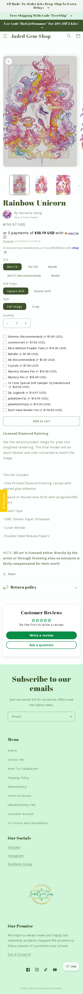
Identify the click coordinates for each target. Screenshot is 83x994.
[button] (5, 36)
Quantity (8, 315)
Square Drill (16, 291)
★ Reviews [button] (4, 501)
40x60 (55, 275)
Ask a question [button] (41, 645)
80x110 (12, 267)
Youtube (14, 847)
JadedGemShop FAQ (22, 805)
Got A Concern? (19, 954)
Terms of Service (19, 796)
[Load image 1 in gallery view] (19, 185)
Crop (35, 306)
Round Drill (42, 291)
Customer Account (21, 814)
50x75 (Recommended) (24, 275)
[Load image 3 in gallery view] (63, 185)
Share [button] (12, 574)
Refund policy (17, 786)
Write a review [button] (41, 635)
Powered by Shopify (53, 988)
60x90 (52, 267)
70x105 (33, 267)
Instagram (16, 856)
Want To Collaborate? (23, 768)
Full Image (14, 306)
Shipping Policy (18, 778)
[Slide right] (79, 186)
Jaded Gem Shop (36, 988)
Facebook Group (20, 864)
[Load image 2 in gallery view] (41, 185)
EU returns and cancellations (28, 823)
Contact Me (16, 759)
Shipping (8, 241)
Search (12, 750)
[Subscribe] (70, 716)
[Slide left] (4, 186)
